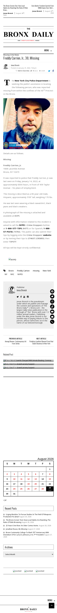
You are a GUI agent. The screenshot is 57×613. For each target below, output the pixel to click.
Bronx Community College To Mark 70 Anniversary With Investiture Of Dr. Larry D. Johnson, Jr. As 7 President (26, 533)
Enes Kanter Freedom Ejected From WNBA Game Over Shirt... (43, 6)
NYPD (20, 274)
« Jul (4, 500)
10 (14, 479)
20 (36, 484)
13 (36, 479)
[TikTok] (52, 306)
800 (10, 228)
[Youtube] (52, 311)
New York (47, 270)
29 (50, 488)
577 (14, 228)
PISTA (10, 231)
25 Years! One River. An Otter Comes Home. (22, 525)
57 (4, 231)
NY (6, 274)
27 (36, 489)
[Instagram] (52, 301)
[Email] (52, 317)
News (17, 55)
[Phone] (52, 322)
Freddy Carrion (23, 270)
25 (21, 489)
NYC (12, 274)
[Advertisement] (28, 417)
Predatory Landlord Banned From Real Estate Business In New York (41, 342)
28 (43, 489)
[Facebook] (52, 291)
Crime (12, 55)
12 (28, 479)
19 (28, 484)
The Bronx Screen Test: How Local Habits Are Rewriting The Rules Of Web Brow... (15, 7)
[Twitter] (52, 296)
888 (47, 228)
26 (28, 489)
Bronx (11, 270)
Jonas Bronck (8, 13)
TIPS (19, 228)
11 (21, 479)
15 (50, 479)
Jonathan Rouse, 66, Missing (16, 529)
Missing (6, 55)
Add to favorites (23, 71)
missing (36, 270)
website (47, 235)
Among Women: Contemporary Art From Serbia (15, 342)
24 (14, 489)
